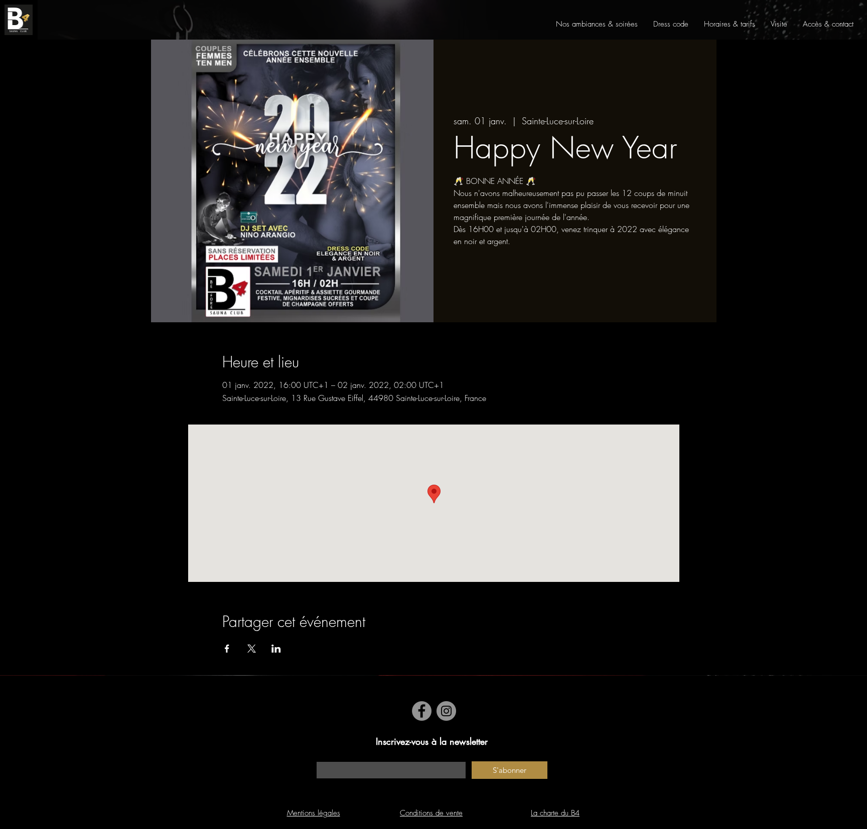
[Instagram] (446, 711)
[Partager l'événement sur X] (251, 649)
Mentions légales (313, 813)
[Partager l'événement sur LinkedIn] (276, 649)
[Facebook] (421, 711)
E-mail (325, 756)
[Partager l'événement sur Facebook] (227, 649)
